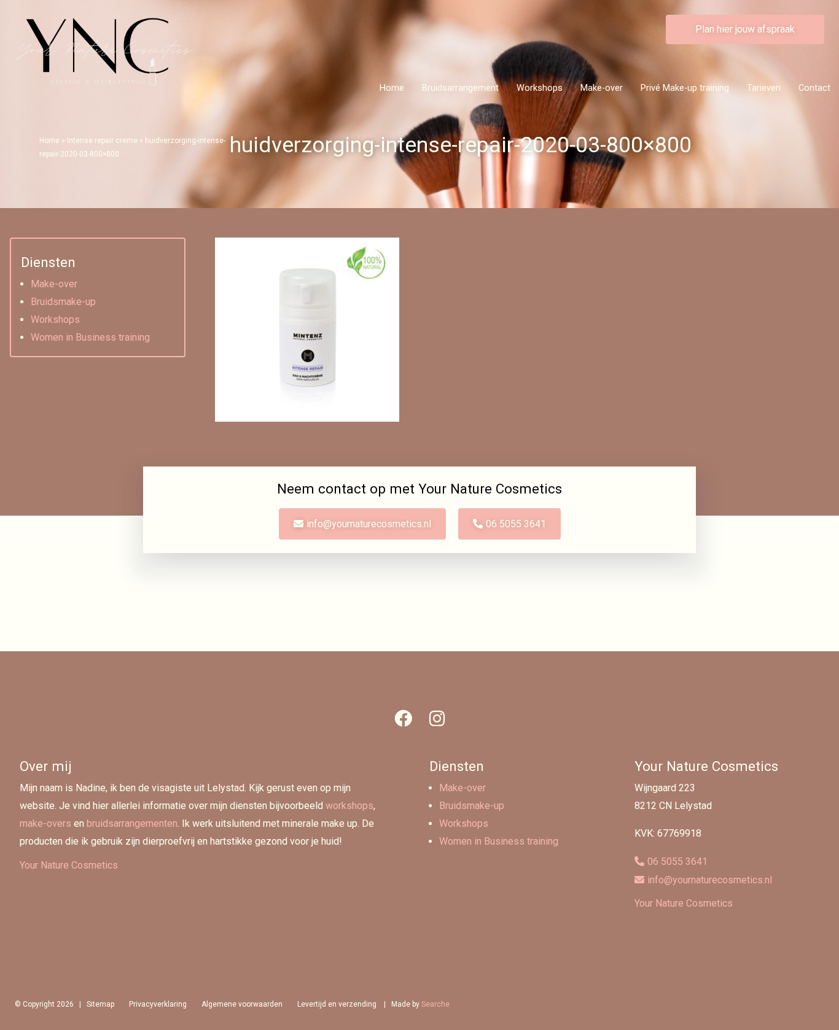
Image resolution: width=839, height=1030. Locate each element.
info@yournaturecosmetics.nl (368, 524)
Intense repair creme (102, 140)
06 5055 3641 (516, 524)
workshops (349, 805)
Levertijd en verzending (337, 1004)
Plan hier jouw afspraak (745, 29)
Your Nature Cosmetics (69, 865)
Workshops (540, 88)
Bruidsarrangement (460, 88)
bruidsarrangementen (132, 823)
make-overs (45, 823)
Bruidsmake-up (63, 302)
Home (392, 88)
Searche (435, 1004)
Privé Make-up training (685, 88)
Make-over (601, 88)
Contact (814, 88)
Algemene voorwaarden (242, 1004)
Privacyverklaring (158, 1004)
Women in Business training (90, 337)
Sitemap (100, 1004)
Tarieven (764, 88)
